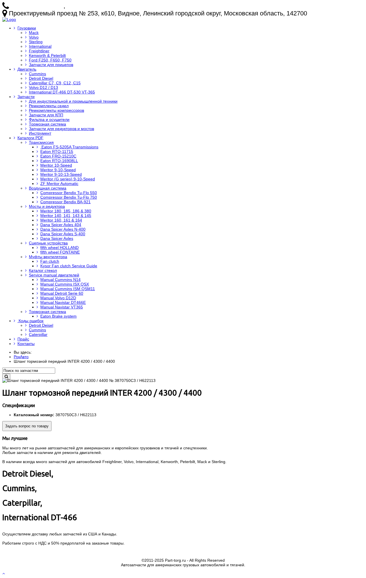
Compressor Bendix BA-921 (65, 202)
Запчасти (26, 96)
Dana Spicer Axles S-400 (62, 234)
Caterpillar (38, 334)
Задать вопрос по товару (27, 426)
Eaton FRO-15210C (58, 156)
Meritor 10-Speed (56, 165)
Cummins (37, 73)
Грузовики (26, 28)
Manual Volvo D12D (58, 298)
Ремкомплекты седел (49, 105)
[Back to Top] (4, 573)
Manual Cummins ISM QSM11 (67, 288)
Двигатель (26, 69)
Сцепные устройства (48, 243)
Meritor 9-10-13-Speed (61, 174)
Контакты (26, 343)
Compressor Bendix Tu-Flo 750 (68, 197)
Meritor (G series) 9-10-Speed (67, 179)
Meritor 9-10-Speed (58, 170)
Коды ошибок (30, 320)
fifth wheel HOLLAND (59, 247)
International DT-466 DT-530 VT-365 (62, 92)
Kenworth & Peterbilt (47, 55)
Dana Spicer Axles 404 (60, 224)
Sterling (36, 41)
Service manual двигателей (54, 275)
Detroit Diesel (41, 78)
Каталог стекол (43, 270)
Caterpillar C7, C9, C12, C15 (55, 83)
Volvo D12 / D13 (43, 87)
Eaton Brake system (58, 316)
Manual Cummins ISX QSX (64, 284)
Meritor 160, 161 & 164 (61, 220)
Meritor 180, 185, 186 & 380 (65, 211)
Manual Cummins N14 (60, 279)
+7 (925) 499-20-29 (93, 5)
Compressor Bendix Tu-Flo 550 (68, 192)
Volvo (34, 37)
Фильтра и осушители (49, 119)
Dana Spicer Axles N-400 (62, 229)
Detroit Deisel (41, 325)
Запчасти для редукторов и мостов (61, 128)
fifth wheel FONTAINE (60, 252)
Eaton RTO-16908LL (59, 160)
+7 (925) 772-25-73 (37, 5)
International (40, 46)
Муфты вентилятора (48, 256)
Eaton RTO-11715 (56, 151)
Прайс (23, 339)
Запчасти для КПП (46, 115)
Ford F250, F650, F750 (50, 60)
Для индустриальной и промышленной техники (73, 101)
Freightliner (39, 51)
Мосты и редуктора (47, 206)
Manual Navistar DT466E (63, 302)
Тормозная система (47, 124)
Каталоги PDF (30, 137)
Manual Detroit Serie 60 (61, 293)
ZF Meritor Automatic (59, 183)
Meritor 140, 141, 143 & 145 (65, 215)
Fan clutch (49, 261)
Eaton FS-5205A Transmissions (69, 147)
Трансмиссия (41, 142)
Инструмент (40, 133)
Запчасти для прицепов (51, 64)
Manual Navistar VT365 (61, 307)
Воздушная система (47, 188)
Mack (34, 32)
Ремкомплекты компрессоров (56, 110)
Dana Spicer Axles (56, 238)
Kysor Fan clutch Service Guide (68, 266)
